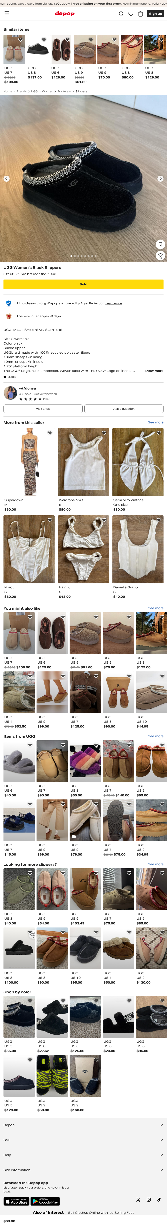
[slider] (83, 178)
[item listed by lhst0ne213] (85, 1076)
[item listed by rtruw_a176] (19, 692)
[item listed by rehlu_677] (85, 820)
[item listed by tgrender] (19, 889)
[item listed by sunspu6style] (85, 889)
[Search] (121, 14)
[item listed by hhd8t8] (151, 761)
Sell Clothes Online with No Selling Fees (101, 1213)
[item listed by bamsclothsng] (19, 633)
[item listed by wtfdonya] (29, 462)
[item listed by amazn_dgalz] (19, 761)
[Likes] (131, 14)
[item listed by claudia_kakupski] (52, 948)
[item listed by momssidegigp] (52, 761)
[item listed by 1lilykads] (52, 820)
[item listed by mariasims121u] (19, 820)
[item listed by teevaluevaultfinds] (85, 948)
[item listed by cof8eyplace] (52, 633)
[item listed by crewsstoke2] (151, 820)
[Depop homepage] (65, 13)
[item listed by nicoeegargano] (151, 633)
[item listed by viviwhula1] (151, 1017)
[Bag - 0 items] (140, 14)
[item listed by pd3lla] (118, 948)
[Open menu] (6, 13)
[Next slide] (160, 178)
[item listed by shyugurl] (118, 1017)
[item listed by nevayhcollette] (118, 820)
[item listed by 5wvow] (118, 761)
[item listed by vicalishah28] (52, 889)
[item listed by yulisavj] (118, 889)
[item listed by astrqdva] (52, 1076)
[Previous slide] (6, 178)
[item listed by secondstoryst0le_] (85, 633)
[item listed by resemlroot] (151, 692)
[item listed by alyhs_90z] (85, 1017)
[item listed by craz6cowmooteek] (85, 761)
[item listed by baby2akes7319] (19, 1076)
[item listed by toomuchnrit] (19, 948)
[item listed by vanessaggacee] (118, 692)
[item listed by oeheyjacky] (19, 1017)
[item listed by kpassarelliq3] (52, 1017)
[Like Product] (20, 40)
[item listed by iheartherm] (151, 948)
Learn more (113, 303)
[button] (91, 399)
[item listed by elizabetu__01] (151, 889)
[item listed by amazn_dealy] (52, 692)
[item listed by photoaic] (85, 692)
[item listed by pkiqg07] (118, 633)
